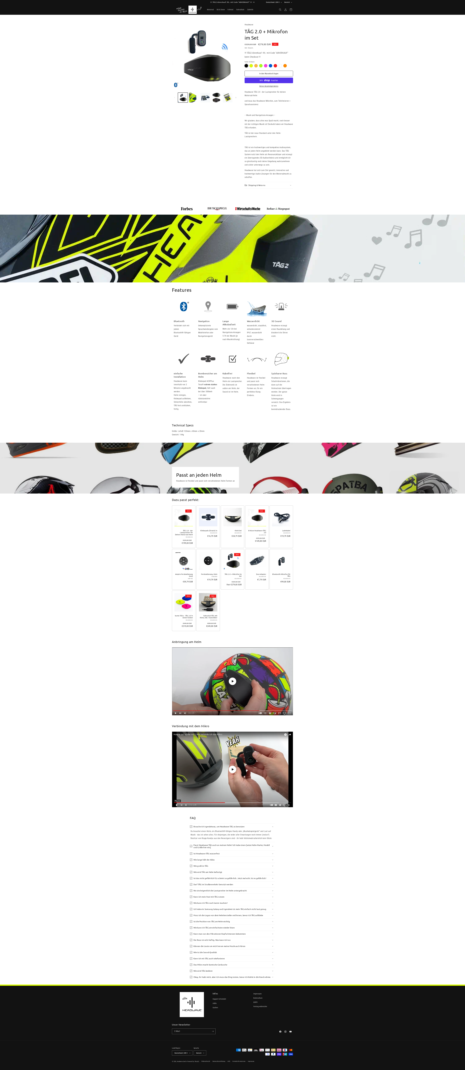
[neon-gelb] (251, 65)
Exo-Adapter (261, 574)
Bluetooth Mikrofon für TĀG (281, 575)
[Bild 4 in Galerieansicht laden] (216, 98)
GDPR (255, 1002)
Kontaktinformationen (238, 1061)
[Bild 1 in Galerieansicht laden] (183, 98)
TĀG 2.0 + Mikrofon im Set (233, 575)
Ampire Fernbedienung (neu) (184, 575)
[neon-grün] (261, 65)
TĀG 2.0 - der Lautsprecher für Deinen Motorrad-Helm (184, 532)
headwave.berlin (182, 1061)
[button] (280, 9)
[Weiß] (280, 65)
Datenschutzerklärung (219, 1061)
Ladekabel (286, 530)
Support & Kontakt (219, 999)
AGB (229, 1061)
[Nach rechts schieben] (236, 97)
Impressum (257, 994)
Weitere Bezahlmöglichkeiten (268, 86)
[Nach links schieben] (174, 97)
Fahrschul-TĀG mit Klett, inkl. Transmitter (208, 617)
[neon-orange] (256, 65)
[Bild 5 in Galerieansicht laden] (228, 98)
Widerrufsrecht (206, 1061)
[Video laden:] (232, 681)
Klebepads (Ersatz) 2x (208, 530)
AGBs (215, 1003)
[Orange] (285, 65)
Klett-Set (238, 530)
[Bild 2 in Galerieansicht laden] (194, 98)
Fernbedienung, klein (209, 574)
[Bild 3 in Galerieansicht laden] (205, 98)
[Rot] (275, 65)
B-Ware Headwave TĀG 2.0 (257, 531)
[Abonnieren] (212, 1031)
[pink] (265, 65)
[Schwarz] (246, 65)
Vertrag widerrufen (260, 1006)
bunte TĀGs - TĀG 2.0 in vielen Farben (184, 617)
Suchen (215, 1008)
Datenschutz (258, 998)
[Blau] (270, 65)
